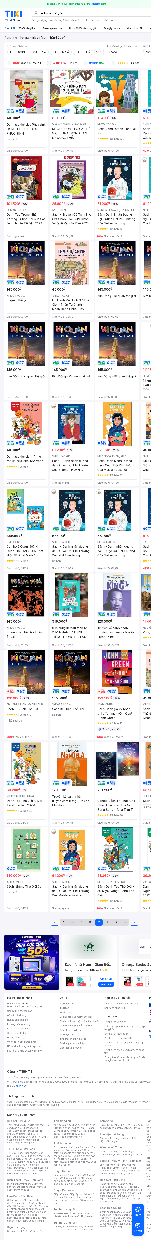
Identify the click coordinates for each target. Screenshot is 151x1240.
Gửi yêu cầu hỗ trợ (16, 1015)
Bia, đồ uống (19, 1164)
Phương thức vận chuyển (20, 1024)
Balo (102, 1125)
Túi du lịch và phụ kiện (118, 1125)
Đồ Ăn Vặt (111, 1220)
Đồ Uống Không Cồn (119, 1223)
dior (19, 1102)
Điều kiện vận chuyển (71, 1047)
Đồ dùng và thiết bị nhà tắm (121, 1192)
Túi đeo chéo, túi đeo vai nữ (68, 1213)
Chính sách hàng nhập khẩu (21, 1041)
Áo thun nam (60, 1147)
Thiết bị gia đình (35, 1231)
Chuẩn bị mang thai (24, 1142)
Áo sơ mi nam (74, 1150)
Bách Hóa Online (111, 1207)
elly (100, 1102)
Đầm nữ (66, 1125)
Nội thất (115, 1189)
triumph (133, 1102)
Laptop (130, 1173)
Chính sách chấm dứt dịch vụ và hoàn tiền (124, 1051)
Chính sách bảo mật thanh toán (76, 1016)
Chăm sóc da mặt (16, 1200)
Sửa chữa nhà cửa (115, 1186)
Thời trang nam (63, 1143)
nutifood (143, 1102)
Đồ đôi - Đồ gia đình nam (77, 1156)
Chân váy (76, 1130)
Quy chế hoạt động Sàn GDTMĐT (122, 1003)
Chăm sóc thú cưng (110, 1212)
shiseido (12, 1104)
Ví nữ (87, 1213)
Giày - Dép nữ (62, 1171)
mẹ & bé (64, 20)
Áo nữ (57, 1125)
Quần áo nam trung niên (72, 1161)
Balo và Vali (107, 1120)
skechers (115, 1102)
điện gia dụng (39, 20)
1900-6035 (22, 1003)
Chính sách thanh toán (116, 1033)
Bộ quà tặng (115, 1226)
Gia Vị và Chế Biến (115, 1217)
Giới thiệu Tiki (67, 1003)
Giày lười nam (61, 1194)
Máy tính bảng (21, 1189)
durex (81, 1102)
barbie (55, 1102)
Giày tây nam (76, 1194)
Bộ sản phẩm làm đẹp (26, 1219)
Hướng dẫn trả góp (17, 1037)
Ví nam (57, 1226)
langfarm (23, 1104)
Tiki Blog (64, 1008)
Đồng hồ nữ (118, 1151)
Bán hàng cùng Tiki (114, 1008)
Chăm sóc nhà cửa (27, 1173)
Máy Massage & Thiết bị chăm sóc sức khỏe (28, 1207)
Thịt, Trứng (23, 1153)
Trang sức (105, 1151)
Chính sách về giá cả (115, 1022)
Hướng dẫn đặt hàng (18, 1019)
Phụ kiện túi (87, 1216)
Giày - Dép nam (64, 1190)
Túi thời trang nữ (64, 1209)
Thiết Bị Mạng (118, 1170)
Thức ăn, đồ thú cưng (24, 1170)
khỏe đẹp (76, 20)
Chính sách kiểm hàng (19, 1028)
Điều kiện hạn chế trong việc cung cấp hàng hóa (124, 1028)
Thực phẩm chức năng (25, 1203)
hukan (33, 1104)
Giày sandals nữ (71, 1178)
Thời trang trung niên (71, 1136)
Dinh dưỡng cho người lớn (26, 1136)
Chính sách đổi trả (16, 1033)
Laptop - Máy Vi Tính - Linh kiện (121, 1160)
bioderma (91, 1102)
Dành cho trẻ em (23, 1167)
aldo (124, 1102)
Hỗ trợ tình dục (33, 1217)
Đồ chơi (40, 1125)
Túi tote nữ (73, 1216)
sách (99, 20)
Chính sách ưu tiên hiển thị (118, 1038)
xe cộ (53, 20)
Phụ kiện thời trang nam (119, 1140)
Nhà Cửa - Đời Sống (112, 1179)
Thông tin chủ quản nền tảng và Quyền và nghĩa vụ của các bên (124, 1059)
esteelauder (30, 1102)
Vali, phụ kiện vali (133, 1128)
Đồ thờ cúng (112, 1198)
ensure (72, 1102)
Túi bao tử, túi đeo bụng (81, 1229)
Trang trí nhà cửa (109, 1184)
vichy (41, 1104)
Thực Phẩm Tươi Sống (21, 1148)
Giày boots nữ (65, 1181)
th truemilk (44, 1102)
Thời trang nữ (62, 1120)
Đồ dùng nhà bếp (16, 1231)
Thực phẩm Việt (35, 1156)
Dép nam (70, 1197)
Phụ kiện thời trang (112, 1134)
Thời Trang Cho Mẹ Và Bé (20, 1125)
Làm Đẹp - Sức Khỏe (20, 1196)
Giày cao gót (60, 1175)
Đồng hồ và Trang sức (114, 1147)
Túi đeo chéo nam (72, 1226)
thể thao (109, 20)
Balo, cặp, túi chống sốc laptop (121, 1126)
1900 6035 (22, 1086)
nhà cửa (89, 20)
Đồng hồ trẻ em (134, 1154)
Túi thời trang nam (65, 1222)
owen (64, 1102)
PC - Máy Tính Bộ (114, 1173)
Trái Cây (11, 1153)
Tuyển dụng (66, 1012)
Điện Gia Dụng (16, 1227)
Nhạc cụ (124, 1198)
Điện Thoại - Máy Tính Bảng (25, 1179)
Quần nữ (75, 1125)
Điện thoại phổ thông (24, 1186)
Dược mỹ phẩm (37, 1220)
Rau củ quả (19, 1156)
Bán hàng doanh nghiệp (72, 1043)
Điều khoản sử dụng (70, 1030)
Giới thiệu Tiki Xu (68, 1034)
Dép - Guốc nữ (77, 1175)
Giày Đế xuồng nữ (74, 1184)
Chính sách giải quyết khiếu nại (76, 1025)
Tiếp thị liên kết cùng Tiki (73, 1039)
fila (47, 1104)
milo (106, 1102)
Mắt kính (129, 1138)
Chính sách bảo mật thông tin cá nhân (80, 1021)
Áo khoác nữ (78, 1128)
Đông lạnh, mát (30, 1158)
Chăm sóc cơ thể (23, 1206)
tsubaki (55, 1104)
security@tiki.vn (33, 1050)
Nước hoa (19, 1217)
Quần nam (74, 1147)
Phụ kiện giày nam (69, 1200)
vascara (11, 1102)
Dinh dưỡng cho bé (23, 1133)
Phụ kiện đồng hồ (115, 1154)
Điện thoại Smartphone (19, 1184)
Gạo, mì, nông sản (24, 1161)
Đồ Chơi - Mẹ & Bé (18, 1120)
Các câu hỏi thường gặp (19, 1011)
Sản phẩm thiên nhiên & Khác (26, 1210)
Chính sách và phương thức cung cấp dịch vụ (124, 1044)
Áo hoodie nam (68, 1153)
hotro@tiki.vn (34, 1046)
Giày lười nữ (81, 1181)
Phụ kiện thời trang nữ (111, 1138)
